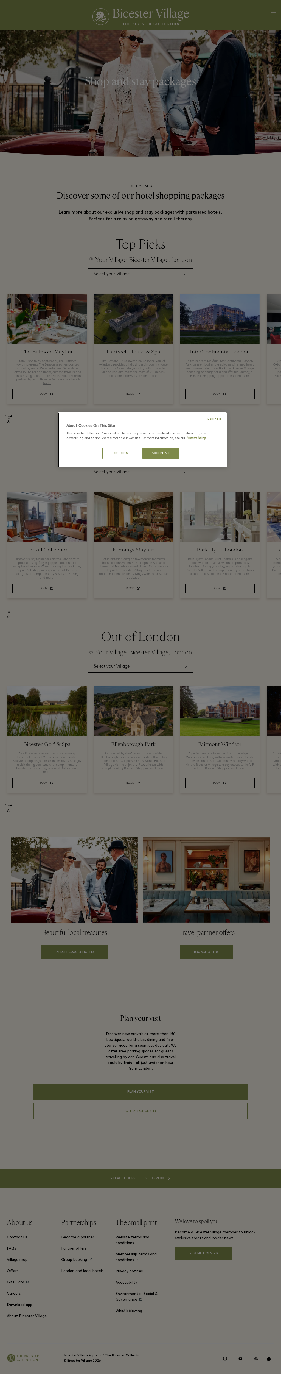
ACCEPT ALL (161, 453)
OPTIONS (121, 453)
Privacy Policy (196, 438)
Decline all (215, 418)
